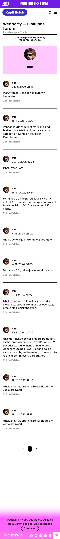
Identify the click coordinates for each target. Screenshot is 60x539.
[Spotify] (45, 535)
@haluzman (10, 167)
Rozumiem (30, 528)
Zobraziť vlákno (11, 100)
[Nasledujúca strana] (36, 449)
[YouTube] (36, 535)
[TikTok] (50, 535)
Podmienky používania (15, 32)
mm (14, 82)
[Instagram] (40, 535)
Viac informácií (43, 523)
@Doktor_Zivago (13, 338)
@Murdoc (9, 239)
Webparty (12, 24)
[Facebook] (31, 535)
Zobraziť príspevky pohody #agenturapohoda (30, 38)
